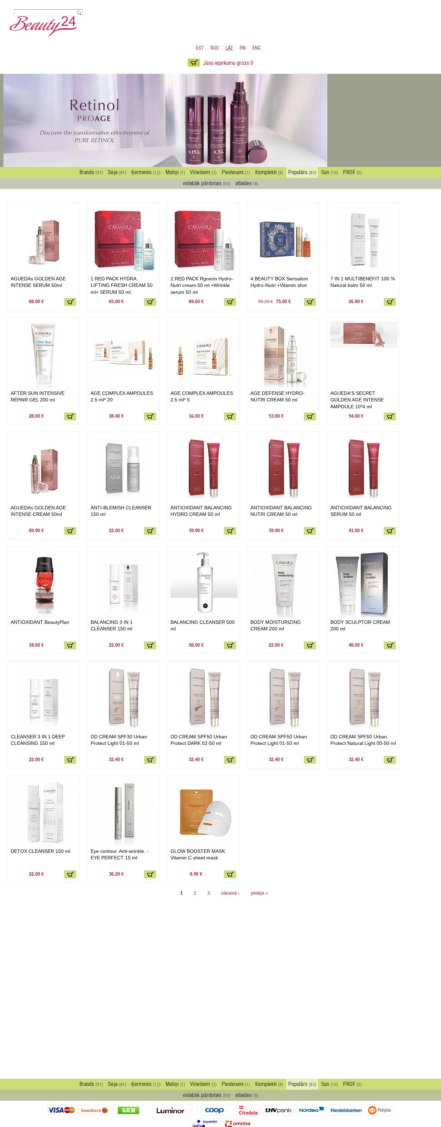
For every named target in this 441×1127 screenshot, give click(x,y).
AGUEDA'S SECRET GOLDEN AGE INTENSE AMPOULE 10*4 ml (357, 399)
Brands (91, 172)
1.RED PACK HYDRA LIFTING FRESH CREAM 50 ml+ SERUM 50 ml (122, 285)
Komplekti (269, 172)
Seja (117, 172)
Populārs (302, 172)
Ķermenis (146, 172)
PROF (352, 172)
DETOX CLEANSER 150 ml (40, 851)
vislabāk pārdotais (206, 183)
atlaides (246, 183)
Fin (243, 48)
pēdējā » (259, 893)
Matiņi (175, 172)
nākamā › (230, 893)
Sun (329, 172)
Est (200, 48)
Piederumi (236, 172)
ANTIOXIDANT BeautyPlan (40, 622)
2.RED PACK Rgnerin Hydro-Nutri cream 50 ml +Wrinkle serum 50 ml (202, 285)
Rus (215, 48)
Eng (256, 48)
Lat (229, 48)
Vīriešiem (203, 172)
